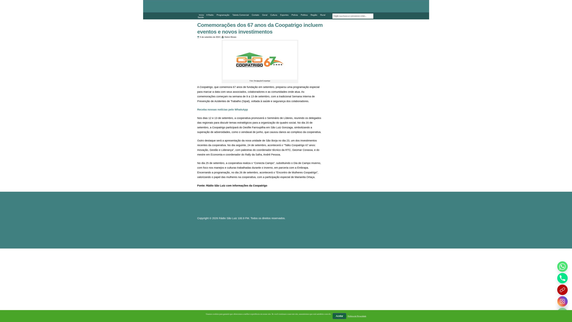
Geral (264, 15)
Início (201, 15)
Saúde (201, 17)
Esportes (284, 15)
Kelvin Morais (230, 37)
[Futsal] (349, 70)
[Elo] (349, 134)
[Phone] (562, 278)
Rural (322, 15)
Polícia (295, 15)
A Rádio (210, 15)
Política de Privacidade (357, 316)
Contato (255, 15)
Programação (223, 15)
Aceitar (339, 316)
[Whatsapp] (562, 266)
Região (314, 15)
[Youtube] (562, 290)
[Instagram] (562, 301)
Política (304, 15)
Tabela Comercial (240, 15)
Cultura (273, 15)
